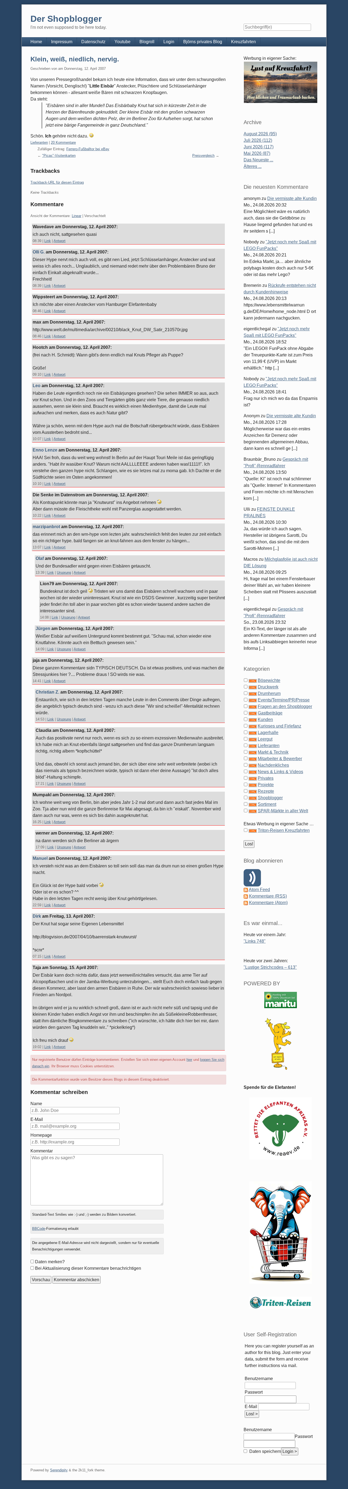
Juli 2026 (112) (258, 140)
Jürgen (43, 628)
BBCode (38, 1229)
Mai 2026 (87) (257, 153)
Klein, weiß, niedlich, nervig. (74, 59)
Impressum (61, 41)
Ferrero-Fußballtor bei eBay (87, 149)
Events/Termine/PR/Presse (284, 700)
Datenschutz (93, 41)
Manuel (40, 858)
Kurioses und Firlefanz (279, 726)
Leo (37, 385)
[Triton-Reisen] (280, 1302)
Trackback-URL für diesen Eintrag (57, 182)
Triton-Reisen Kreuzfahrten (284, 830)
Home (36, 41)
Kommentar (41, 1151)
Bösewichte (269, 680)
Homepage (41, 1135)
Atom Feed (259, 889)
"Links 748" (255, 941)
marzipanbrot (46, 526)
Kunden (265, 719)
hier (189, 1060)
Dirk (37, 916)
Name (36, 1103)
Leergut (265, 739)
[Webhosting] (280, 1000)
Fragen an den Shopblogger (285, 706)
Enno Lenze (45, 450)
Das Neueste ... (258, 160)
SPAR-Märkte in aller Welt (283, 810)
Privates (266, 778)
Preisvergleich (203, 155)
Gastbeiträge (270, 713)
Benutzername (259, 1378)
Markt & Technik (273, 752)
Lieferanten (39, 142)
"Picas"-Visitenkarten (59, 155)
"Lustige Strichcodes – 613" (270, 967)
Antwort (60, 241)
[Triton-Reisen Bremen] (280, 82)
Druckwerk (268, 687)
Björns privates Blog (202, 41)
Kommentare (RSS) (268, 896)
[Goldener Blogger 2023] (281, 1044)
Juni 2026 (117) (259, 147)
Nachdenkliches (273, 765)
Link (47, 241)
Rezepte (266, 791)
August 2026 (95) (260, 133)
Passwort (254, 1392)
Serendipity (59, 1470)
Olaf (40, 558)
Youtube (122, 41)
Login (168, 41)
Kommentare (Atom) (268, 902)
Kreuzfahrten (243, 41)
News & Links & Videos (280, 771)
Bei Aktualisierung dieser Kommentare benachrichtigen (88, 1268)
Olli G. (39, 252)
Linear (76, 216)
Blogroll (146, 41)
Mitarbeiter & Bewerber (280, 758)
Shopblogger (270, 797)
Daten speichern (264, 1451)
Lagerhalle (268, 732)
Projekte (266, 784)
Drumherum (269, 693)
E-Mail (36, 1119)
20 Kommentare (63, 142)
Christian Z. (47, 692)
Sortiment (267, 804)
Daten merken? (50, 1261)
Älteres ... (253, 166)
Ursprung (64, 572)
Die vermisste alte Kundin (292, 198)
